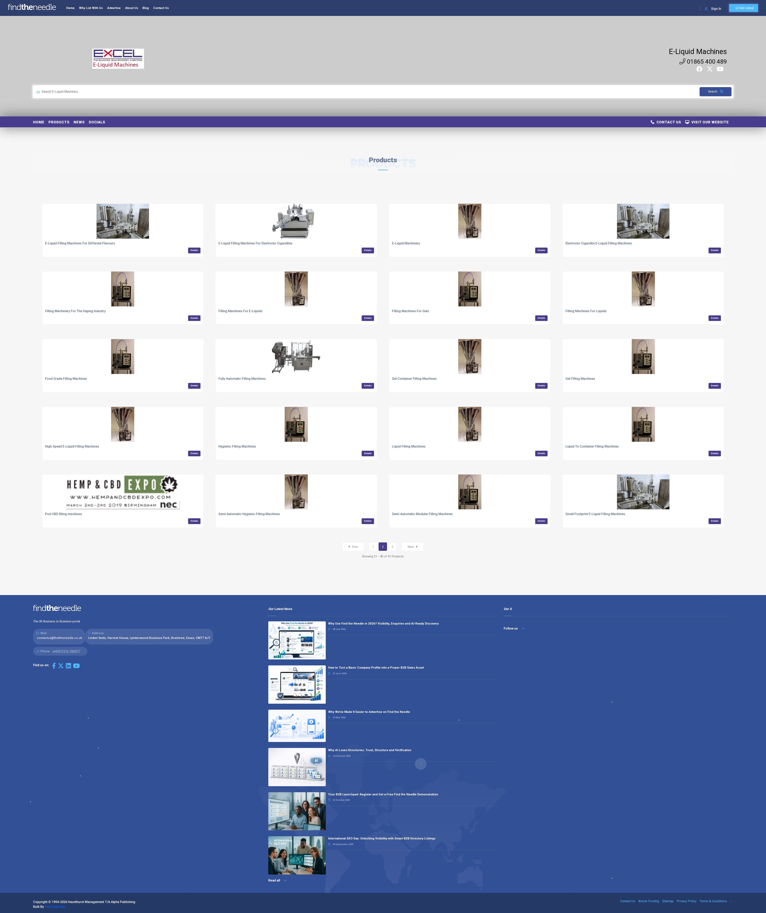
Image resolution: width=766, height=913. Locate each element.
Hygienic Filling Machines (237, 446)
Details (194, 250)
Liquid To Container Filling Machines (592, 446)
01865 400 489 (706, 61)
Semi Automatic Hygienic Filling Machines (249, 514)
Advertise (114, 8)
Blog (145, 8)
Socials (97, 122)
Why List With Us (91, 8)
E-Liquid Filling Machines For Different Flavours (80, 243)
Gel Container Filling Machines (414, 379)
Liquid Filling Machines (408, 446)
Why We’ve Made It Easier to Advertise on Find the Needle (369, 712)
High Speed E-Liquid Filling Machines (72, 446)
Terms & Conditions (713, 901)
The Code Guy (55, 907)
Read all (274, 880)
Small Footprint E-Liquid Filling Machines (595, 514)
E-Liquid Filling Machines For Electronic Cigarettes (255, 243)
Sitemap (668, 901)
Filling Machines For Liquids (586, 311)
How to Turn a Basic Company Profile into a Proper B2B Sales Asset (376, 667)
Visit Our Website (709, 122)
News (79, 122)
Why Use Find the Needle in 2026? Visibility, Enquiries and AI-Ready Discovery (383, 623)
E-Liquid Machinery (406, 243)
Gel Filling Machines (580, 379)
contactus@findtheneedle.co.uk (59, 638)
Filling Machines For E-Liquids (240, 311)
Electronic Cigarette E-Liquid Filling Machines (599, 243)
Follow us (511, 628)
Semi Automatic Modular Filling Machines (422, 514)
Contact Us (161, 8)
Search (713, 91)
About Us (131, 8)
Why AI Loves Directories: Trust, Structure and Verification (369, 750)
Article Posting (648, 901)
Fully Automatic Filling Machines (242, 379)
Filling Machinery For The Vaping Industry (75, 311)
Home (70, 8)
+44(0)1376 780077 (66, 651)
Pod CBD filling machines (63, 514)
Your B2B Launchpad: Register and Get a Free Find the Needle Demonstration (383, 794)
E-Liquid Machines (698, 51)
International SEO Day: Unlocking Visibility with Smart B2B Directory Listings (381, 838)
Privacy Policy (687, 901)
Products (59, 122)
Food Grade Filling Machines (66, 379)
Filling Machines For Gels (410, 311)
